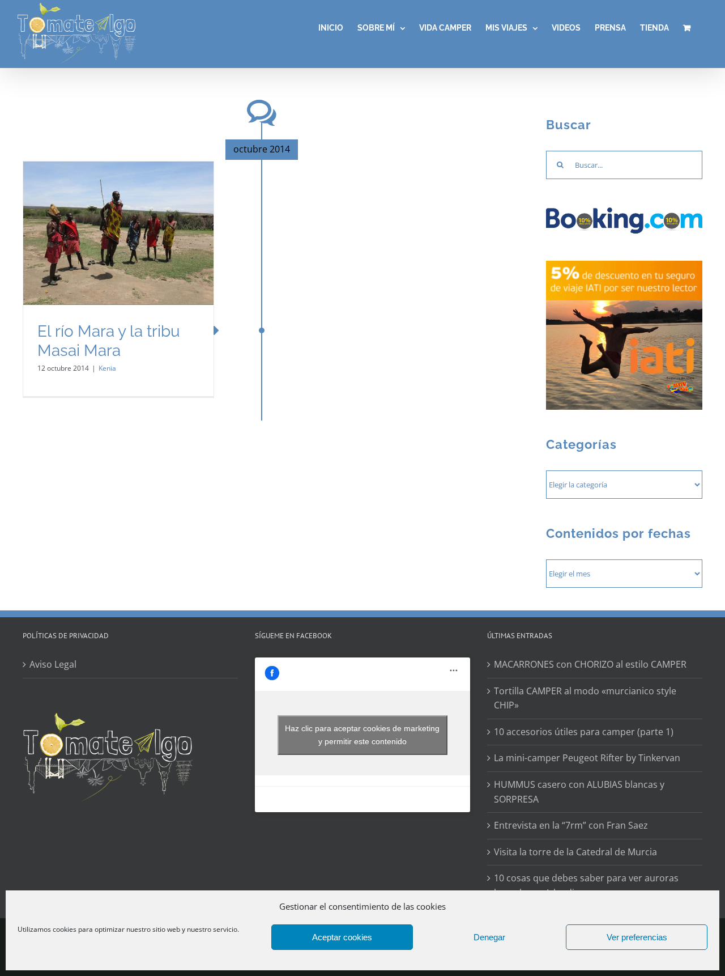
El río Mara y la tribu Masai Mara (108, 341)
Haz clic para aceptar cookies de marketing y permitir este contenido (362, 735)
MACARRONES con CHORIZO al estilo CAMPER (590, 664)
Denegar (489, 937)
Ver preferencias (637, 937)
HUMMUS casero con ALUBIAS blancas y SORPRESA (579, 791)
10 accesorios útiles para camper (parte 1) (583, 731)
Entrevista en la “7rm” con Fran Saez (571, 825)
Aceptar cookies (342, 937)
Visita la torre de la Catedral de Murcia (575, 852)
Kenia (107, 368)
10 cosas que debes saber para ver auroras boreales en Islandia (586, 885)
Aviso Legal (52, 664)
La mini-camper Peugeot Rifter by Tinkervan (587, 758)
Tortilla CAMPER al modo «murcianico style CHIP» (585, 698)
